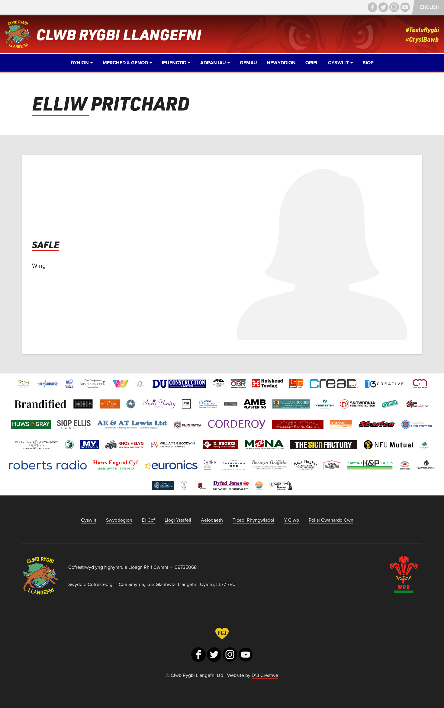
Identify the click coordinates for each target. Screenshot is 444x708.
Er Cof (148, 520)
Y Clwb (291, 520)
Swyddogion (119, 520)
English (429, 7)
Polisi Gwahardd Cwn (331, 520)
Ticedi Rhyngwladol (253, 520)
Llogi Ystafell (178, 520)
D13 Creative (265, 675)
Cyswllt (88, 520)
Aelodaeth (212, 520)
